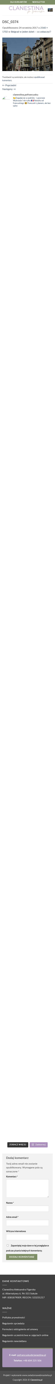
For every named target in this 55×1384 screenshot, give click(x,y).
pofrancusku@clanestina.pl (31, 1355)
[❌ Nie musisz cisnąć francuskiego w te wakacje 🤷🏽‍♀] (40, 876)
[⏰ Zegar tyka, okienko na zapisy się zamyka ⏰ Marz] (14, 610)
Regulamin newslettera (14, 1341)
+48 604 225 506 (32, 1360)
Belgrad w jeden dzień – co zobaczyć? (31, 32)
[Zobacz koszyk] (50, 10)
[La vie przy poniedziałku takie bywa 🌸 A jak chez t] (14, 120)
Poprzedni (9, 85)
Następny (9, 89)
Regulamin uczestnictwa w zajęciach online (25, 1335)
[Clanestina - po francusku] (27, 9)
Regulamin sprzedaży (13, 1323)
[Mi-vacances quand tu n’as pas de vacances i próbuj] (14, 296)
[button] (4, 10)
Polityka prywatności (13, 1317)
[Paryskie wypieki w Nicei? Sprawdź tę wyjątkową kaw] (40, 635)
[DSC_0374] (27, 54)
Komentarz (12, 1177)
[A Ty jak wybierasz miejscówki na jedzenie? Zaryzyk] (40, 195)
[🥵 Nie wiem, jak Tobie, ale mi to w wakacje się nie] (14, 966)
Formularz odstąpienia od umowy (20, 1329)
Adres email (12, 1217)
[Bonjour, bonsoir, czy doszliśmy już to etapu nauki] (40, 380)
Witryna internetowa (16, 1231)
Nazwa (10, 1203)
